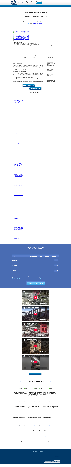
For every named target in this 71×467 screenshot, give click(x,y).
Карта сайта (58, 461)
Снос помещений (49, 71)
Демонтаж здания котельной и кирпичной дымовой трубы (18, 195)
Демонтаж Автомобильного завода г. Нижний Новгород (18, 113)
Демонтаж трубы (16, 238)
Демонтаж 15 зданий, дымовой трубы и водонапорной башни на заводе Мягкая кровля (18, 164)
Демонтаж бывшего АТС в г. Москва (18, 123)
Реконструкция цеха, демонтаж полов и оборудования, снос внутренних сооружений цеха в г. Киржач (18, 102)
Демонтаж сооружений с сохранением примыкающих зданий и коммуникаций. (18, 175)
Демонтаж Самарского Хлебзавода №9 (18, 143)
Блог (55, 461)
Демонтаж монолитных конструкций (50, 60)
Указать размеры (35, 26)
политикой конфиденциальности (38, 23)
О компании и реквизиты (47, 462)
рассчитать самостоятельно (36, 17)
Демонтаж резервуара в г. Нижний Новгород (18, 133)
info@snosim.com (29, 4)
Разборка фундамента (50, 69)
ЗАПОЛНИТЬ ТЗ (35, 374)
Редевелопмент (47, 461)
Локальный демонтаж (50, 58)
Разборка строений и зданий (51, 80)
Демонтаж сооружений (50, 76)
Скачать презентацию (35, 88)
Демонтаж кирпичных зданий (51, 65)
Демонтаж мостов (49, 66)
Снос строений (49, 75)
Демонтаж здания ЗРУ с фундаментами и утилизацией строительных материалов (18, 217)
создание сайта (39, 453)
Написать (39, 3)
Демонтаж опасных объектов (51, 81)
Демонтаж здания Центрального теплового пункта (18, 206)
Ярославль (58, 1)
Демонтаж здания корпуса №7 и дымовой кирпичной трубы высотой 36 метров (18, 228)
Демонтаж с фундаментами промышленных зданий (18, 153)
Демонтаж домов (49, 70)
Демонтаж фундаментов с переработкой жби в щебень (18, 186)
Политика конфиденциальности (55, 462)
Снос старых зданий (50, 62)
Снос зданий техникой (50, 74)
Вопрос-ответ (52, 461)
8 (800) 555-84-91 (29, 1)
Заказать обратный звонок (28, 85)
